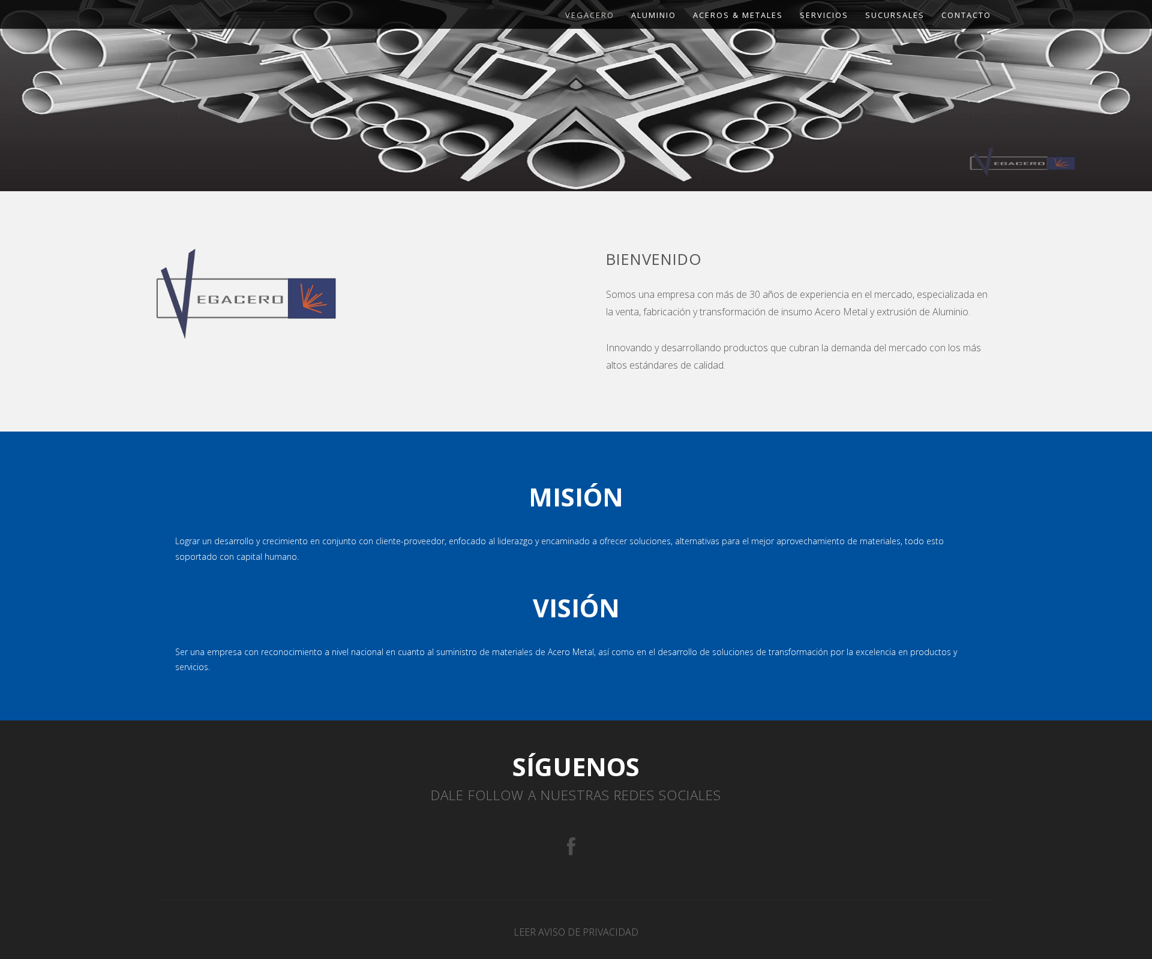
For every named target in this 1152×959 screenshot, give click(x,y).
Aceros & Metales (738, 15)
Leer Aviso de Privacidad (576, 932)
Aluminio (653, 15)
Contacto (966, 15)
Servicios (824, 15)
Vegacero (589, 15)
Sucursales (895, 15)
